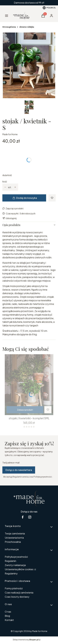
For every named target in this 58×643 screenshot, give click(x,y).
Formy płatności (14, 588)
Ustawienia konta (14, 537)
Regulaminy (11, 573)
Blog (7, 615)
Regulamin (10, 560)
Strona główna (9, 27)
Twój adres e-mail (10, 462)
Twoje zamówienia (15, 533)
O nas (8, 611)
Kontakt (9, 620)
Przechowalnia (13, 541)
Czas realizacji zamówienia (19, 592)
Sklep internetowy (25, 640)
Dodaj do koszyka (26, 197)
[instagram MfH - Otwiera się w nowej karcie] (30, 517)
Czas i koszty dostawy (17, 596)
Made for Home (10, 134)
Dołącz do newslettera (19, 469)
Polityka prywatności (16, 556)
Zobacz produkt (25, 409)
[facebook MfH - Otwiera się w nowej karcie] (22, 517)
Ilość (4, 181)
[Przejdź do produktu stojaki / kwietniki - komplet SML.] (29, 384)
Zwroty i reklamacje (15, 565)
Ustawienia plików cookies (19, 569)
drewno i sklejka (26, 27)
